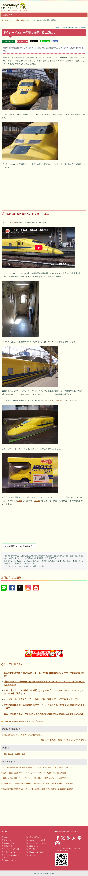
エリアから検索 (9, 843)
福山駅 (37, 501)
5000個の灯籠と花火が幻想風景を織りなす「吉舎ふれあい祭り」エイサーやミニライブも (37, 767)
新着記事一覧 (8, 846)
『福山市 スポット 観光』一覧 (16, 721)
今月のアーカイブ (9, 852)
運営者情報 (32, 849)
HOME (6, 837)
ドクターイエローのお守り (55, 400)
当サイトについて (34, 843)
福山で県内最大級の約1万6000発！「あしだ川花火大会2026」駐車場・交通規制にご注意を (38, 789)
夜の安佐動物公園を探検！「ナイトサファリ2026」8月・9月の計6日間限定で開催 (34, 773)
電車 (23, 754)
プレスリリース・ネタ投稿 (37, 840)
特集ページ (7, 840)
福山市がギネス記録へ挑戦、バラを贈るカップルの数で (62, 740)
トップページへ (37, 721)
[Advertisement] (44, 188)
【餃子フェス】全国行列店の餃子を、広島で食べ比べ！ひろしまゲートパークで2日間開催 (38, 783)
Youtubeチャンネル (10, 860)
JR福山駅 (13, 222)
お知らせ (43, 843)
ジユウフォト (33, 855)
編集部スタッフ (33, 846)
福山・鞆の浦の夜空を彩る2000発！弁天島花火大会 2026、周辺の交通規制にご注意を (44, 714)
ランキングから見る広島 (11, 849)
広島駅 (19, 501)
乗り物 (10, 754)
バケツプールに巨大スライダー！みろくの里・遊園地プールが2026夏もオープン (41, 699)
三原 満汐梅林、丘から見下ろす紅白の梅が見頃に (22, 735)
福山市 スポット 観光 (22, 41)
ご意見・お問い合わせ (35, 837)
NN (5, 754)
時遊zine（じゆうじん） (36, 852)
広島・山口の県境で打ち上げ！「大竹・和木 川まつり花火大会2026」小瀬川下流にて (36, 778)
